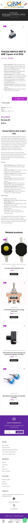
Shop (16, 12)
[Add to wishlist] (24, 240)
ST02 (4, 109)
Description (5, 117)
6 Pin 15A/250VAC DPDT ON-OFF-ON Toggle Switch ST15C (14, 310)
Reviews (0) (5, 120)
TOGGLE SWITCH (6, 15)
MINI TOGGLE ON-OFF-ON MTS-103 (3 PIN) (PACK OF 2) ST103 (14, 396)
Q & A (3, 123)
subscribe (19, 432)
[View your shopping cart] (25, 4)
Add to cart (20, 99)
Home (12, 12)
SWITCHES (22, 14)
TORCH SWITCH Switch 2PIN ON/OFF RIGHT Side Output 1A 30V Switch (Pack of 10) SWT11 (14, 353)
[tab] (14, 116)
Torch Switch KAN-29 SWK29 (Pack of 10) (13, 268)
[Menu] (2, 4)
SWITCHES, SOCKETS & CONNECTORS (10, 14)
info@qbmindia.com (6, 496)
